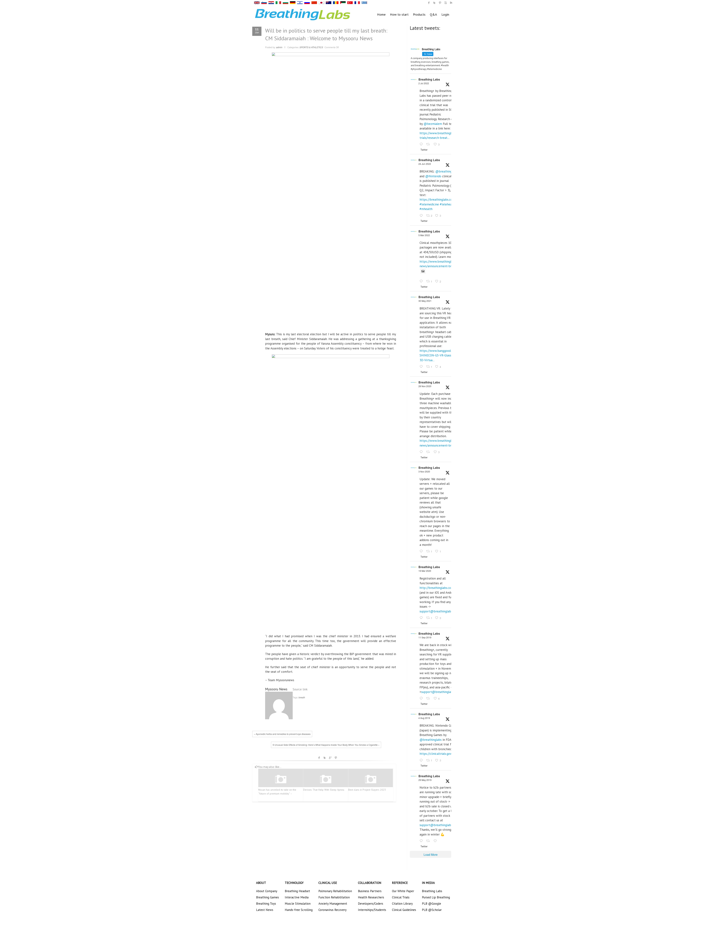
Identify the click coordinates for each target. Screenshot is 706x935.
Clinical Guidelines (404, 910)
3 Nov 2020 (424, 471)
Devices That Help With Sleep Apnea (323, 789)
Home (381, 14)
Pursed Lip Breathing (436, 897)
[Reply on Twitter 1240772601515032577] (422, 618)
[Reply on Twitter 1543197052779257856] (422, 144)
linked (451, 3)
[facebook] (429, 3)
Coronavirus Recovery (332, 910)
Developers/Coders (370, 904)
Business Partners (369, 891)
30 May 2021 (425, 300)
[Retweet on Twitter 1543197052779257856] (429, 144)
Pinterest (335, 757)
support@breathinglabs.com (439, 611)
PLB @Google (431, 904)
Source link (300, 689)
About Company (266, 891)
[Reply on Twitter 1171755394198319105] (422, 698)
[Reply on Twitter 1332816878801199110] (422, 452)
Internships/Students (372, 910)
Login (445, 14)
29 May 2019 (425, 779)
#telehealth (448, 204)
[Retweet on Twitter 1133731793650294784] (429, 841)
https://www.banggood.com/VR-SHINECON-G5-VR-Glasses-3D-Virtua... (441, 355)
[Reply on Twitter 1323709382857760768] (422, 551)
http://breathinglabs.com (436, 588)
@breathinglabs (446, 171)
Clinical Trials (400, 897)
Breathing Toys (266, 904)
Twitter (324, 757)
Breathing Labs (429, 79)
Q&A (433, 14)
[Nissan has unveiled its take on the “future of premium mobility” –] (280, 779)
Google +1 (330, 757)
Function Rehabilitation (334, 897)
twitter (434, 3)
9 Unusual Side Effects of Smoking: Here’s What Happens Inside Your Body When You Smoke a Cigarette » (326, 744)
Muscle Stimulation (298, 904)
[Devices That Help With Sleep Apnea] (325, 779)
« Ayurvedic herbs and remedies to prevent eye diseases (282, 733)
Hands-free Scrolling (299, 910)
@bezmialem (433, 124)
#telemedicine (429, 204)
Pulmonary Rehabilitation (335, 891)
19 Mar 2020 (424, 570)
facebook (319, 757)
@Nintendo (433, 176)
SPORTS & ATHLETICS (311, 47)
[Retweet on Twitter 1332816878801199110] (429, 452)
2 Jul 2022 (423, 83)
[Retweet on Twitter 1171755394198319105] (429, 698)
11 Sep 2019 (424, 637)
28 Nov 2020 (424, 386)
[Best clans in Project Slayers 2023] (370, 779)
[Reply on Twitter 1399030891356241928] (422, 366)
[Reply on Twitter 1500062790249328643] (422, 281)
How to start (399, 14)
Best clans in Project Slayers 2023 (367, 789)
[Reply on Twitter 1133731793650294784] (422, 841)
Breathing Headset (297, 891)
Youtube (445, 3)
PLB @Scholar (432, 910)
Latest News (264, 910)
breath (302, 697)
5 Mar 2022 (424, 235)
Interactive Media (297, 897)
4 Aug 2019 (424, 717)
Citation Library (402, 904)
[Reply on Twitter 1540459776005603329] (422, 215)
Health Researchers (371, 897)
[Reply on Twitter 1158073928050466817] (422, 760)
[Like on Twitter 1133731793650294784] (436, 841)
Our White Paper (403, 891)
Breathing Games (267, 897)
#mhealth (426, 209)
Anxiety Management (332, 904)
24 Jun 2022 (424, 163)
